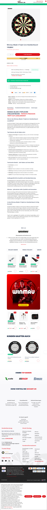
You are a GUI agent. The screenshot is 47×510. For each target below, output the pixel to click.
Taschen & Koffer (38, 439)
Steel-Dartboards (38, 437)
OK (44, 496)
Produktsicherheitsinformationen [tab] (22, 107)
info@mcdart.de (8, 442)
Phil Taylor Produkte (26, 437)
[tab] (10, 107)
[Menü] (2, 2)
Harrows (24, 439)
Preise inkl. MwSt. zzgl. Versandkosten (13, 49)
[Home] (21, 2)
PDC (36, 442)
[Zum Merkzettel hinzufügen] (39, 45)
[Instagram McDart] (2, 461)
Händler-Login (25, 461)
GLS (23, 470)
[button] (38, 2)
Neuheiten (37, 433)
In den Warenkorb (28, 54)
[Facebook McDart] (12, 461)
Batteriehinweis (25, 454)
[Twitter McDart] (9, 461)
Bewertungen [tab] (34, 107)
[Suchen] (4, 2)
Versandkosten (14, 476)
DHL (21, 469)
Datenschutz (37, 454)
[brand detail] (9, 378)
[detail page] (21, 361)
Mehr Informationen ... (8, 507)
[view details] (12, 263)
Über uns (37, 452)
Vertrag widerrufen (39, 461)
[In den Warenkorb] (15, 271)
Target (23, 441)
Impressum (37, 449)
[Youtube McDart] (6, 461)
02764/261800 (9, 438)
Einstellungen (28, 496)
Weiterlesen (23, 244)
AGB (36, 450)
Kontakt (36, 456)
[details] (10, 8)
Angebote (37, 435)
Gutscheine (37, 440)
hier (12, 508)
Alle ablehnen (37, 496)
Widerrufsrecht (25, 456)
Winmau (36, 431)
